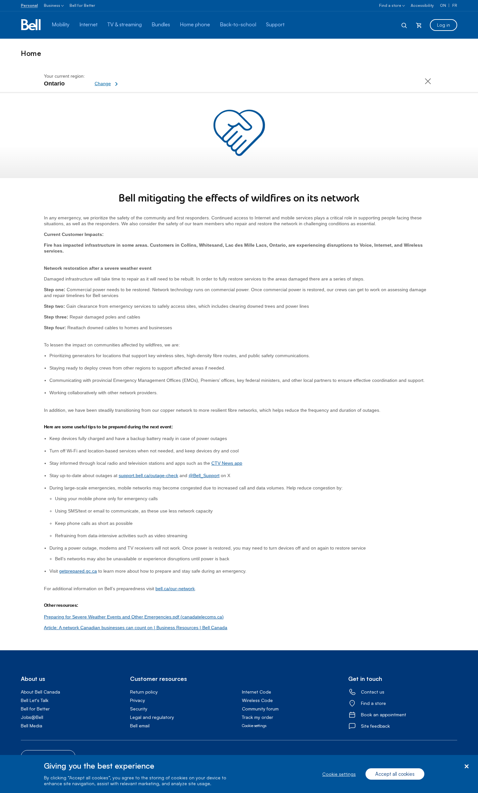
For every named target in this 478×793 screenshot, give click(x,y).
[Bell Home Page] (31, 25)
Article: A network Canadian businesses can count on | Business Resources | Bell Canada (135, 627)
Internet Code (256, 692)
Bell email (140, 725)
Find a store (390, 5)
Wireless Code (257, 700)
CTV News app (226, 463)
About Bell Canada (40, 692)
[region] (239, 774)
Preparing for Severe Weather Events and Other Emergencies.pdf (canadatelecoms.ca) (134, 616)
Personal (29, 5)
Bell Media (31, 725)
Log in (443, 25)
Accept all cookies (395, 774)
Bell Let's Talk (34, 700)
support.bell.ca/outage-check (148, 475)
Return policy (144, 692)
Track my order (257, 717)
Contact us (372, 692)
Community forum (260, 708)
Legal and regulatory (152, 717)
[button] (128, 80)
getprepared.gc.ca (78, 571)
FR (454, 5)
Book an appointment (383, 714)
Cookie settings (339, 774)
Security (138, 708)
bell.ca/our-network (175, 588)
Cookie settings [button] (254, 725)
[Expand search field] (404, 25)
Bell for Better (82, 5)
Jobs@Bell (32, 717)
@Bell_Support (204, 475)
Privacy (137, 700)
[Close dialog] (466, 766)
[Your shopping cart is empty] (418, 25)
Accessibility (422, 5)
